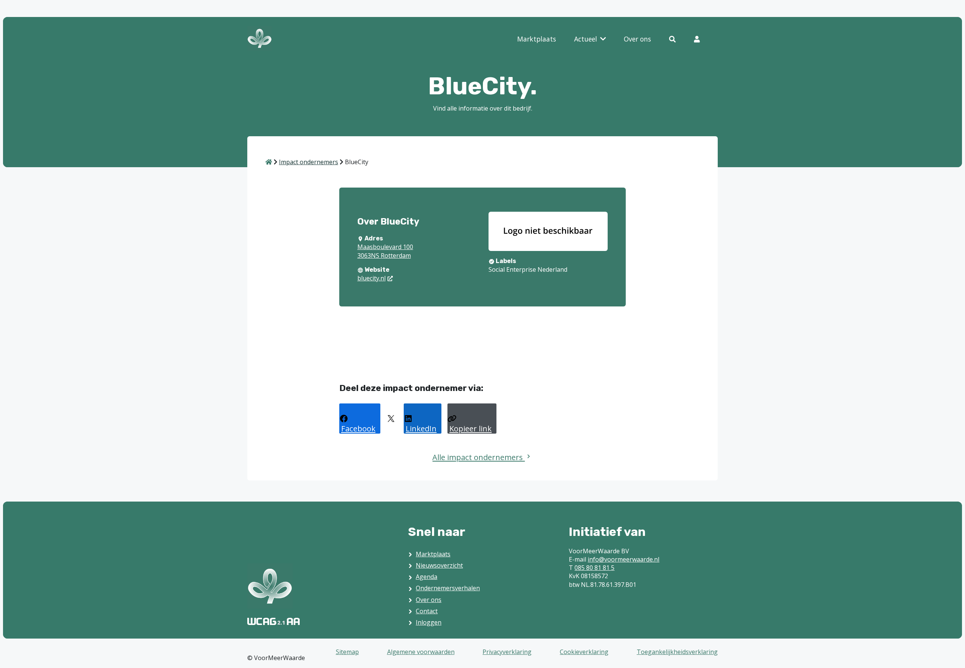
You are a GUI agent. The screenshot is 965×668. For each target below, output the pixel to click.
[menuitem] (536, 39)
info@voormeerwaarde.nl (623, 559)
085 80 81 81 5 (594, 567)
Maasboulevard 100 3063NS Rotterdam (385, 251)
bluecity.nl (371, 278)
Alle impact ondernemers (478, 457)
